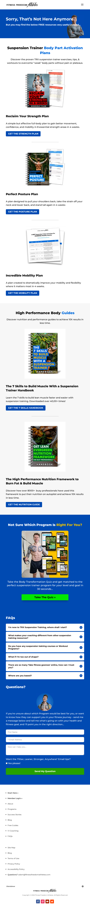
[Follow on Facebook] (38, 901)
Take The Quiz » (45, 597)
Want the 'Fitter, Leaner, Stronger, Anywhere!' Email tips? (38, 759)
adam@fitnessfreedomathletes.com (34, 874)
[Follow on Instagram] (43, 901)
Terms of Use (13, 858)
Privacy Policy (14, 864)
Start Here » (13, 793)
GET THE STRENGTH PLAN (23, 133)
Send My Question (45, 771)
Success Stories (14, 814)
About (10, 804)
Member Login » (15, 798)
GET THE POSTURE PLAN (22, 211)
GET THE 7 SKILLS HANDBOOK (25, 408)
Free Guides (13, 825)
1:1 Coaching (13, 831)
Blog (10, 820)
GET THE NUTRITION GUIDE (24, 504)
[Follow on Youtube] (47, 901)
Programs (12, 809)
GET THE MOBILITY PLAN (22, 293)
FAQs (10, 836)
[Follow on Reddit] (52, 901)
